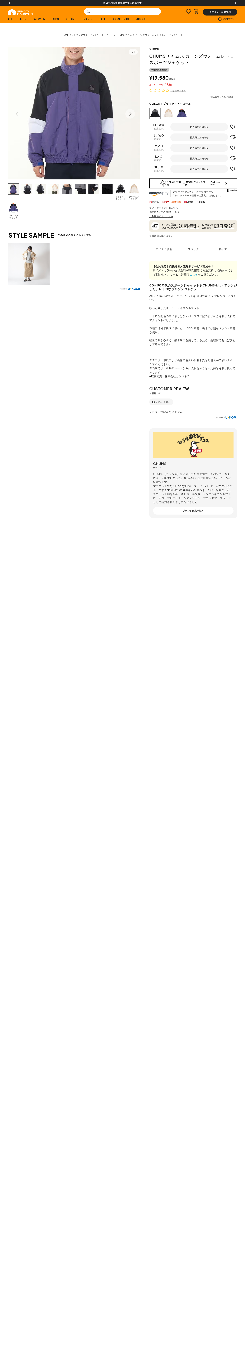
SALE (102, 19)
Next (235, 3)
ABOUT (141, 19)
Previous (9, 3)
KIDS (55, 19)
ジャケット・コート (103, 35)
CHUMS (154, 48)
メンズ (75, 35)
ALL (10, 19)
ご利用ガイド (230, 18)
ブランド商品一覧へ (193, 510)
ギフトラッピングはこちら (163, 207)
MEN (23, 19)
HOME (65, 35)
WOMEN (39, 19)
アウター (85, 35)
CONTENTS (121, 19)
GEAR (70, 19)
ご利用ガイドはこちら (161, 216)
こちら (193, 274)
